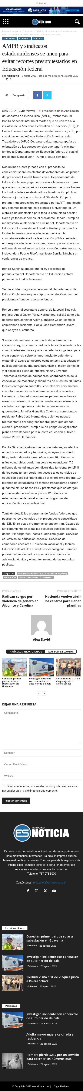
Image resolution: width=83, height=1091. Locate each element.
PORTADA (38, 38)
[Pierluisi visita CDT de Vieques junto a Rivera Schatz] (68, 667)
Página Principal (10, 31)
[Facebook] (37, 95)
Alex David (13, 75)
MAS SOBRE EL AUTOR (60, 651)
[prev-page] (39, 693)
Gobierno (24, 38)
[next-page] (44, 693)
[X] (47, 95)
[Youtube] (55, 891)
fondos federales (28, 577)
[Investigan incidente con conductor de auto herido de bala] (41, 667)
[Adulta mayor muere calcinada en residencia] (12, 1040)
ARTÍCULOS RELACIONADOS (26, 651)
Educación (28, 31)
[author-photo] (41, 625)
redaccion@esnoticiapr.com (50, 882)
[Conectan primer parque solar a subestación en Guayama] (14, 667)
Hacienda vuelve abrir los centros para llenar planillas (63, 600)
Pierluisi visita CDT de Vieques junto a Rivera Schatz (68, 681)
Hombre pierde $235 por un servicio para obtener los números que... (52, 1057)
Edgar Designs (61, 1086)
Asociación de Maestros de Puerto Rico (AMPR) (42, 573)
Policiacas (32, 965)
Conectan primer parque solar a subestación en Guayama (11, 682)
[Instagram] (37, 891)
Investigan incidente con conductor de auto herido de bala (40, 681)
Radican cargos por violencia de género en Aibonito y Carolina (20, 600)
